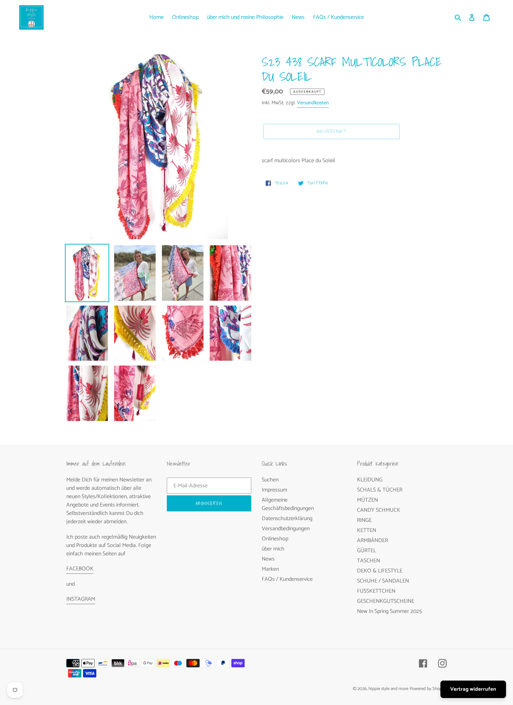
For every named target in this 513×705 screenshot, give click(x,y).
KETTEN (366, 530)
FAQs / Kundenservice (287, 579)
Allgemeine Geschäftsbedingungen (288, 504)
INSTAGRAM (80, 599)
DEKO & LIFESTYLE (379, 571)
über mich (273, 549)
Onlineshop (275, 538)
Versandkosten (313, 102)
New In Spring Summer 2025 (389, 611)
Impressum (274, 490)
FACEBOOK (80, 568)
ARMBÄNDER (372, 540)
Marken (270, 569)
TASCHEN (368, 560)
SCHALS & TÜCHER (379, 490)
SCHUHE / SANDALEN (383, 581)
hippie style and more (388, 688)
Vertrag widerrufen (473, 689)
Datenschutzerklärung (287, 518)
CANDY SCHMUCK (378, 510)
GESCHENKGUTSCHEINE (385, 601)
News (268, 559)
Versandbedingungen (286, 528)
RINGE (364, 520)
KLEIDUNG (369, 480)
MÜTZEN (367, 500)
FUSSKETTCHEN (376, 591)
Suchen (270, 480)
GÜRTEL (366, 550)
